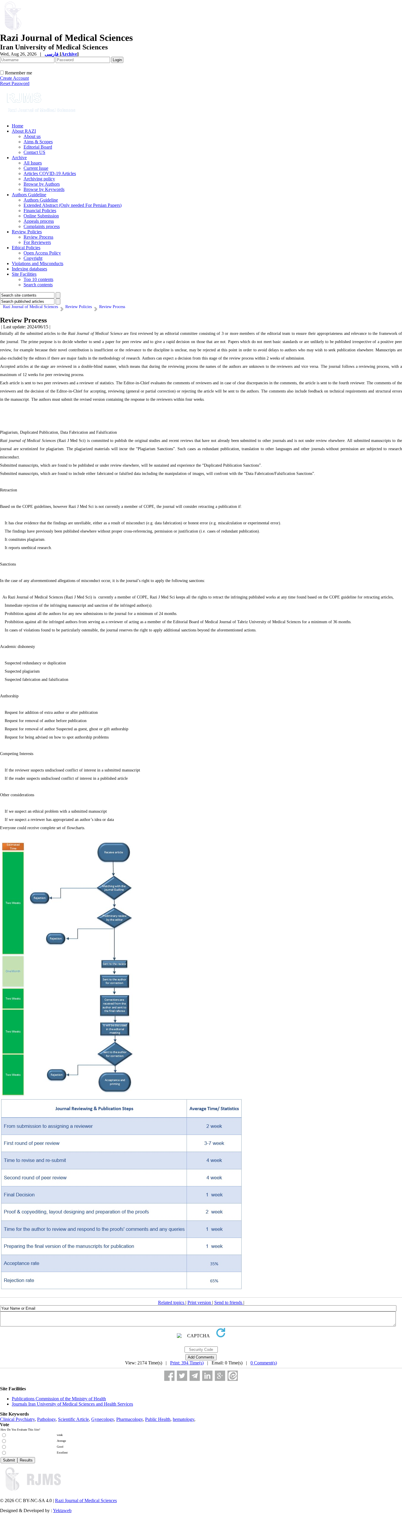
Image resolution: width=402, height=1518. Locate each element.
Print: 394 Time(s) (187, 1362)
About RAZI (24, 131)
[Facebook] (169, 1376)
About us (32, 136)
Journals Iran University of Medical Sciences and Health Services (72, 1403)
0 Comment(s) (263, 1362)
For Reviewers (37, 242)
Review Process (38, 237)
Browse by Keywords (44, 189)
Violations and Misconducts (37, 263)
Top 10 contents (38, 279)
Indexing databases (29, 268)
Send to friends (228, 1302)
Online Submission (41, 215)
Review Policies (27, 231)
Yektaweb (62, 1510)
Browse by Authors (42, 184)
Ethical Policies (26, 247)
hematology (183, 1419)
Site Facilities (24, 274)
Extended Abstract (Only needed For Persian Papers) (73, 205)
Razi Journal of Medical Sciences (86, 1500)
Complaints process (42, 226)
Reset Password (14, 83)
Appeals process (39, 221)
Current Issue (36, 168)
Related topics (171, 1302)
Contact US (34, 152)
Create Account (14, 78)
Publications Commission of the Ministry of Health (59, 1398)
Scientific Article (73, 1419)
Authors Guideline (29, 194)
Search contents (38, 284)
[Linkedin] (207, 1376)
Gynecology (102, 1419)
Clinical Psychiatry (17, 1419)
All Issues (33, 162)
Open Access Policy (42, 252)
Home (17, 125)
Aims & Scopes (38, 141)
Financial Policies (40, 210)
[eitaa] (232, 1376)
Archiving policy (39, 178)
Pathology (46, 1419)
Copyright (33, 258)
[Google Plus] (220, 1376)
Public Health (157, 1419)
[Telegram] (195, 1376)
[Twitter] (182, 1376)
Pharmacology (129, 1419)
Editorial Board (38, 146)
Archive (19, 157)
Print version (199, 1302)
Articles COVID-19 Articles (50, 173)
